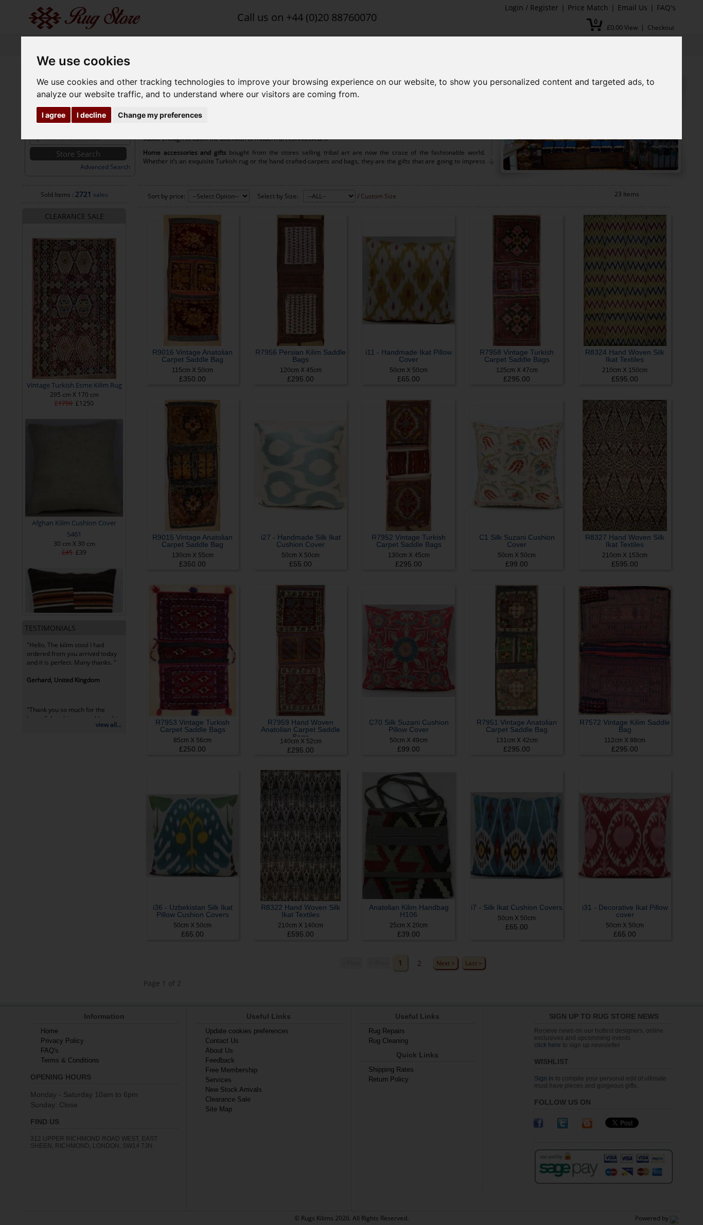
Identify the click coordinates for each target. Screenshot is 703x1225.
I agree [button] (53, 115)
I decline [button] (91, 115)
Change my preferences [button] (160, 115)
